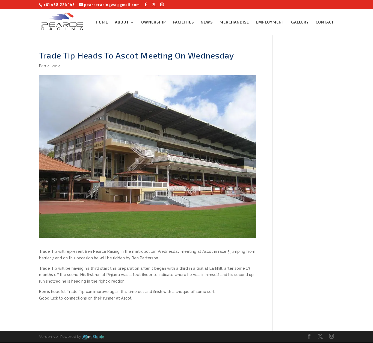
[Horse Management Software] (93, 337)
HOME (102, 22)
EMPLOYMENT (270, 22)
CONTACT (325, 22)
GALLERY (300, 22)
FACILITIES (183, 22)
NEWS (207, 22)
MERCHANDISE (234, 22)
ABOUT (122, 22)
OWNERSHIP (153, 22)
